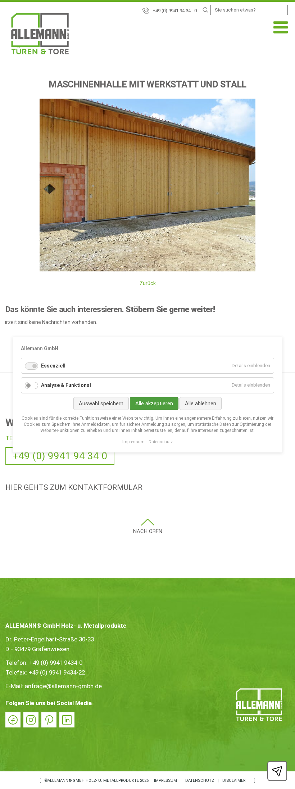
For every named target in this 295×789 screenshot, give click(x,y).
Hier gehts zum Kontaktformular (73, 487)
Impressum (165, 780)
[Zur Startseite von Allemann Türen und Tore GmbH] (40, 35)
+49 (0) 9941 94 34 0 (60, 456)
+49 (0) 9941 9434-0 (55, 662)
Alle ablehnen (200, 403)
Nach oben (147, 531)
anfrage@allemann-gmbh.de (63, 686)
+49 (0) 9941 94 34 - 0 (175, 10)
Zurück (148, 283)
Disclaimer (233, 780)
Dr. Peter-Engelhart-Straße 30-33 (49, 639)
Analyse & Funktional (66, 385)
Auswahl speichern (101, 403)
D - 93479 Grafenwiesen (37, 649)
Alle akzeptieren (154, 403)
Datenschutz (199, 780)
